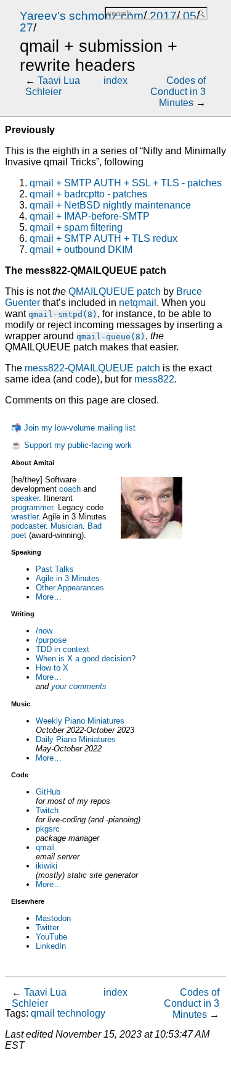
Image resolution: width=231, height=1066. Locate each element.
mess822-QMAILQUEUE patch (92, 368)
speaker (25, 498)
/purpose (51, 640)
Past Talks (55, 569)
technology (81, 1013)
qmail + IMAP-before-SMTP (90, 216)
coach (70, 489)
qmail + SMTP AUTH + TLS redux (103, 238)
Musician (67, 526)
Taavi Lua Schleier (52, 86)
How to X (52, 667)
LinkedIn (51, 946)
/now (44, 630)
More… (49, 596)
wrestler (24, 516)
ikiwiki (46, 865)
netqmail (137, 302)
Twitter (47, 927)
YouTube (51, 936)
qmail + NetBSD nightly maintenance (110, 205)
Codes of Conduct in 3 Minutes (178, 91)
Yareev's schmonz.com (82, 15)
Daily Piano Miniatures (76, 739)
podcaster (28, 526)
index (115, 80)
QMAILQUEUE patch (114, 291)
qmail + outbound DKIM (81, 249)
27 (26, 27)
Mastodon (53, 918)
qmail (45, 847)
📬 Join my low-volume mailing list (73, 427)
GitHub (48, 791)
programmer (32, 507)
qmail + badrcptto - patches (88, 194)
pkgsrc (48, 828)
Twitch (47, 810)
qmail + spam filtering (76, 227)
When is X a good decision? (86, 658)
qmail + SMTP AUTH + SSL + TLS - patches (126, 183)
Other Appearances (70, 587)
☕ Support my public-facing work (71, 445)
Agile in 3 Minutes (68, 578)
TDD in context (62, 649)
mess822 (154, 379)
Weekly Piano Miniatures (80, 720)
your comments (79, 686)
